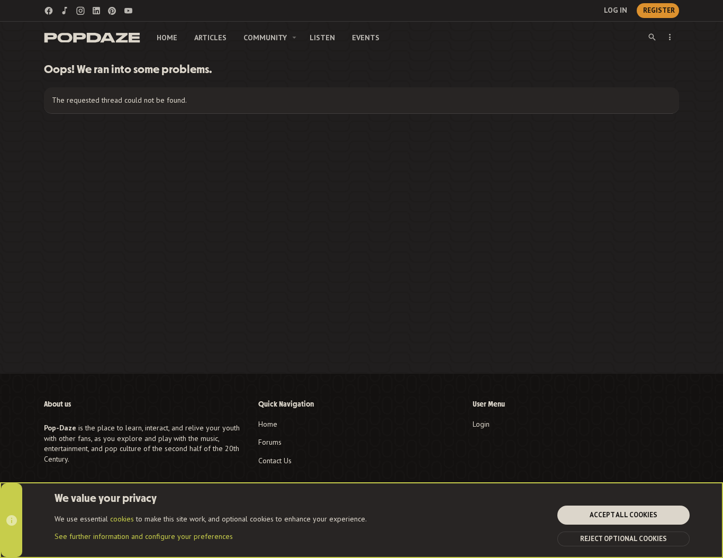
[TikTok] (64, 11)
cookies (122, 519)
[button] (294, 37)
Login (481, 424)
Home (267, 424)
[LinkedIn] (96, 11)
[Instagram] (80, 11)
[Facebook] (48, 11)
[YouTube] (128, 11)
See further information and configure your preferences (144, 536)
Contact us (275, 460)
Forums (270, 442)
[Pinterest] (112, 11)
